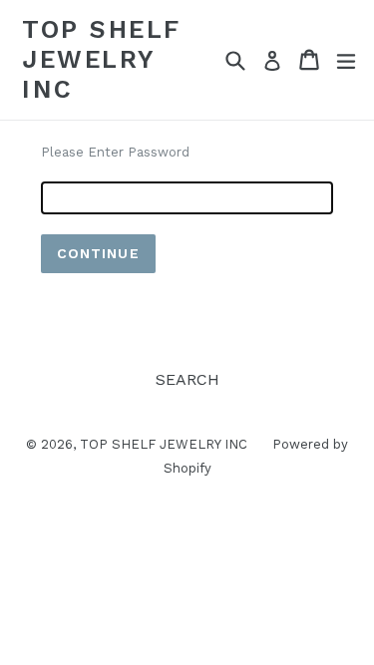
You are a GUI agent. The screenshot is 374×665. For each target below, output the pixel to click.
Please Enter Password (115, 152)
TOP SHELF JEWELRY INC (102, 59)
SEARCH (187, 379)
